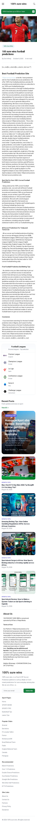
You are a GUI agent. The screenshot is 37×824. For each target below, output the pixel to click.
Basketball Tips (7, 712)
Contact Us (5, 799)
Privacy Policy (6, 806)
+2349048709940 (21, 663)
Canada (4, 752)
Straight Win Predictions (10, 779)
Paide (4, 745)
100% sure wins (19, 4)
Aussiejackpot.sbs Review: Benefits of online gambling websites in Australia (17, 427)
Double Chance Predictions (10, 772)
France (4, 735)
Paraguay (5, 756)
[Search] (34, 3)
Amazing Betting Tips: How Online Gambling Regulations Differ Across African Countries (16, 524)
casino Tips (5, 715)
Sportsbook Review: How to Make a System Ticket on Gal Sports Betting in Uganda (17, 601)
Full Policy (10, 665)
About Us (5, 796)
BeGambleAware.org (10, 657)
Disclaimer (5, 810)
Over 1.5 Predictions (8, 769)
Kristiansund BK (7, 739)
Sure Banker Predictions (10, 776)
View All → (5, 407)
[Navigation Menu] (3, 3)
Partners (5, 803)
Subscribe (29, 691)
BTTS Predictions (7, 786)
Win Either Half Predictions (10, 783)
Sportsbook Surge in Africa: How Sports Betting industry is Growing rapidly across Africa (18, 562)
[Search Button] (34, 3)
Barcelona (5, 728)
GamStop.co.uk (8, 659)
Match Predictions (8, 766)
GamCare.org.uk (23, 657)
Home (4, 701)
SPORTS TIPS (11, 415)
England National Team (9, 749)
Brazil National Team (9, 742)
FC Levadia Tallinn (8, 732)
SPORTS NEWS (7, 705)
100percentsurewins (18, 629)
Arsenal (4, 725)
